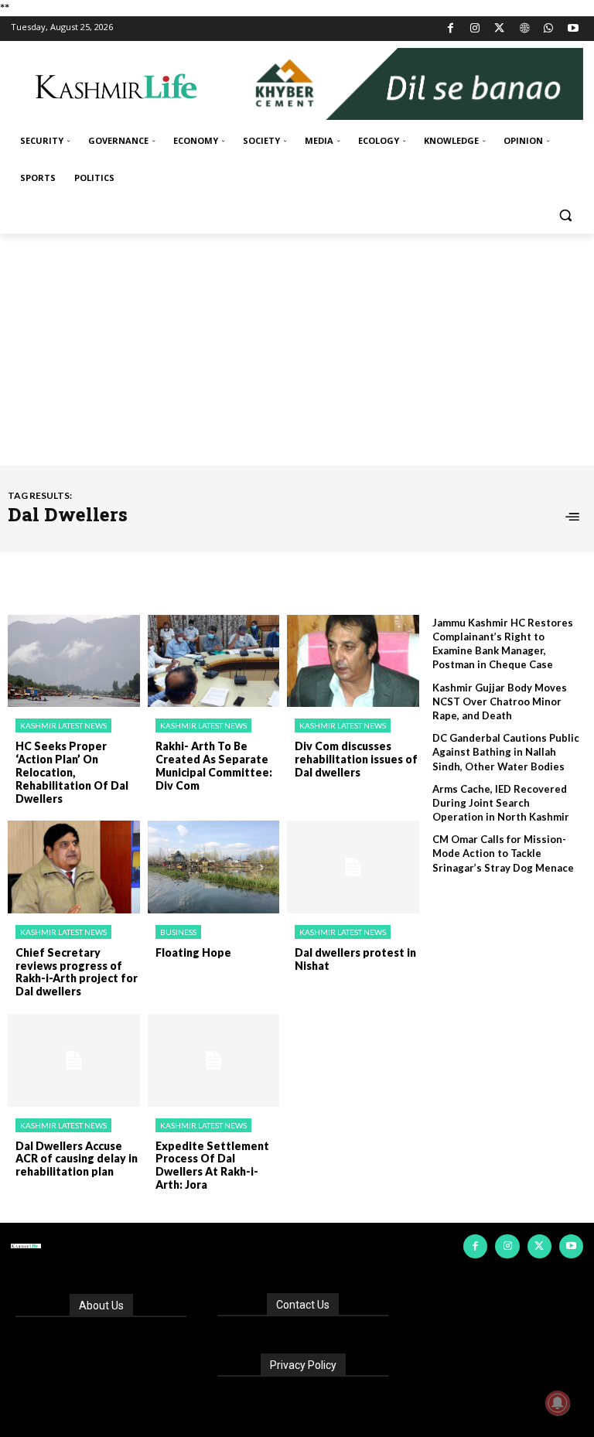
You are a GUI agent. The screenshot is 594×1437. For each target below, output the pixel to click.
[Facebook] (450, 29)
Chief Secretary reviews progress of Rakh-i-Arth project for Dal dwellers (76, 972)
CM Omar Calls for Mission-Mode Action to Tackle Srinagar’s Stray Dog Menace (503, 853)
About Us (101, 1305)
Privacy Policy (303, 1365)
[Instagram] (475, 29)
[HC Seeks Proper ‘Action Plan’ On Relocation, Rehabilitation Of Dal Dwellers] (74, 661)
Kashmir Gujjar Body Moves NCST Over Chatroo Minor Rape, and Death (499, 701)
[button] (565, 215)
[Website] (524, 29)
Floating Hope (193, 952)
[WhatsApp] (548, 29)
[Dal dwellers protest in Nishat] (353, 867)
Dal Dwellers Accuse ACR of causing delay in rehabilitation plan (76, 1159)
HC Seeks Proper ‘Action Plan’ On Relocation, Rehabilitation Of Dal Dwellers (71, 771)
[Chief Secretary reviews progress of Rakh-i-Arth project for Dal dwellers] (74, 867)
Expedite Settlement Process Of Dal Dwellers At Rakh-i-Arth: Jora (212, 1165)
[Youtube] (572, 29)
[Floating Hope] (214, 867)
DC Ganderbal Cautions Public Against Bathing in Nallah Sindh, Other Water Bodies (505, 752)
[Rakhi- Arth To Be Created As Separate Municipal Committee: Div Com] (214, 661)
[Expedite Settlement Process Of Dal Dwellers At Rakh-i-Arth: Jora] (214, 1060)
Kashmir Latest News (63, 725)
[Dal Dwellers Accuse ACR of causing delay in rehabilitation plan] (74, 1060)
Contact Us (302, 1305)
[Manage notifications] (557, 1403)
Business (178, 932)
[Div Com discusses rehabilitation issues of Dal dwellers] (353, 661)
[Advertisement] (297, 349)
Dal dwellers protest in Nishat (355, 959)
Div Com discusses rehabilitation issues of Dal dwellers (356, 759)
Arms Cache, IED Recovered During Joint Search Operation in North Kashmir (500, 803)
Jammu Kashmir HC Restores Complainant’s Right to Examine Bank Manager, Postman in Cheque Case (502, 643)
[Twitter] (500, 29)
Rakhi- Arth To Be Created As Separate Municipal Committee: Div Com (213, 765)
